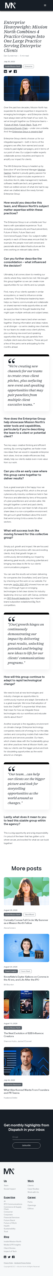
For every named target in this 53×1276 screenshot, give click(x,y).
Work (31, 1181)
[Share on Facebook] (15, 71)
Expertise (9, 1197)
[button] (45, 5)
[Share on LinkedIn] (5, 71)
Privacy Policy (8, 1263)
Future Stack (25, 124)
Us (5, 1181)
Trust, (34, 124)
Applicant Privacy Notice (22, 1263)
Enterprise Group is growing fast (27, 131)
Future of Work (11, 124)
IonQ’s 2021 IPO (20, 584)
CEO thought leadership (18, 598)
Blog (6, 1237)
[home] (10, 5)
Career (32, 1197)
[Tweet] (10, 71)
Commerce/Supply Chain (16, 128)
